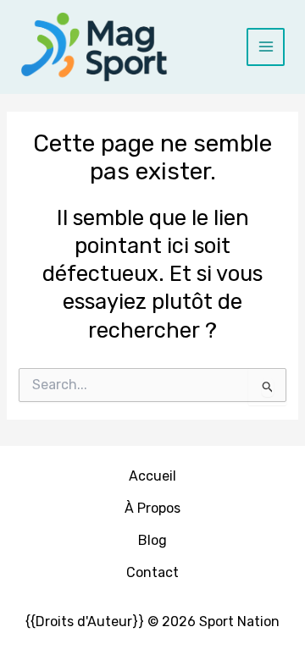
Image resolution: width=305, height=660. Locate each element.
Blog (152, 540)
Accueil (152, 476)
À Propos (152, 508)
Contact (152, 572)
